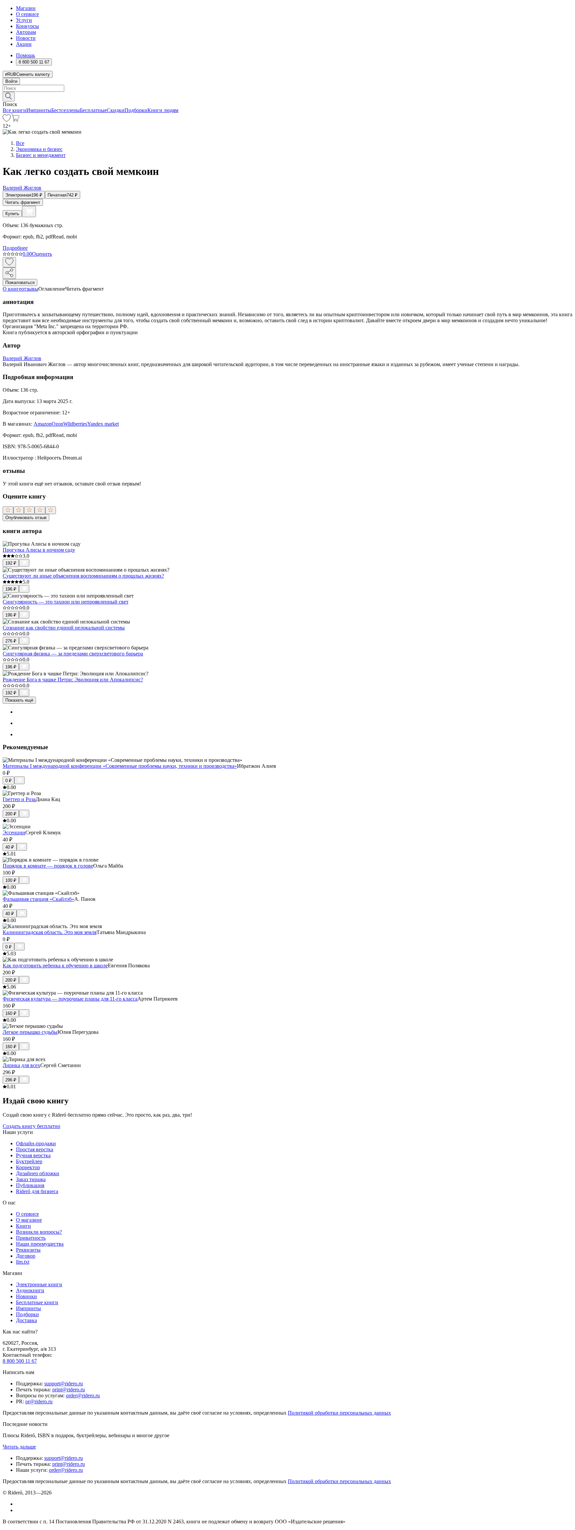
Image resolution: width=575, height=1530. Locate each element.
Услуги (24, 20)
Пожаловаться (20, 282)
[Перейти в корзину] (15, 120)
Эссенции (14, 832)
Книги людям (162, 110)
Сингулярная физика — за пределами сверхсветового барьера (73, 653)
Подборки (135, 110)
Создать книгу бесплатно (31, 1126)
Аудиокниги (30, 1290)
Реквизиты (28, 1250)
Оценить (42, 254)
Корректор (28, 1167)
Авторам (26, 32)
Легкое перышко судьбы (30, 1032)
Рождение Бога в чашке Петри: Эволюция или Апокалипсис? (73, 679)
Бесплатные (93, 110)
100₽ (10, 880)
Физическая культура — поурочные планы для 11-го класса (70, 999)
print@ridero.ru (68, 1389)
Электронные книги (39, 1284)
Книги (23, 1226)
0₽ (8, 780)
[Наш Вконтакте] (19, 1504)
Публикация (30, 1185)
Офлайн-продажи (36, 1143)
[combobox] (287, 88)
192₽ (10, 563)
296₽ (10, 1079)
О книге (12, 289)
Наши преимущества (40, 1244)
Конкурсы (27, 26)
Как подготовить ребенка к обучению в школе (55, 965)
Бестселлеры (65, 110)
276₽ (10, 640)
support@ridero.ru (63, 1383)
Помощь (25, 55)
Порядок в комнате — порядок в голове (48, 866)
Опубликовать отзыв (26, 517)
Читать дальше (19, 1447)
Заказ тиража (31, 1179)
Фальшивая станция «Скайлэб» (38, 899)
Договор (25, 1256)
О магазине (29, 1220)
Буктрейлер (29, 1161)
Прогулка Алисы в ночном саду (39, 550)
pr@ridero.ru (39, 1401)
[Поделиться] (9, 273)
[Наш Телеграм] (19, 1510)
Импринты (38, 110)
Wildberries (75, 424)
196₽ (10, 589)
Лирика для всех (21, 1065)
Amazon (43, 424)
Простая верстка (34, 1149)
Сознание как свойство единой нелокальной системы (64, 627)
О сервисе (27, 14)
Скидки (115, 110)
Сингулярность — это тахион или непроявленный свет (65, 602)
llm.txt (22, 1262)
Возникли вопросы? (39, 1232)
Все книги (14, 110)
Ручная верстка (33, 1155)
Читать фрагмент (22, 202)
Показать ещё (19, 700)
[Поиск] (9, 96)
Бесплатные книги (37, 1302)
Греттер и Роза (19, 799)
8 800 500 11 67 (20, 1361)
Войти (11, 81)
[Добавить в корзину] (29, 211)
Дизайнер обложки (37, 1173)
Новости (26, 38)
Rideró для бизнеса (37, 1191)
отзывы (29, 289)
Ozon (57, 424)
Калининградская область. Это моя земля (49, 932)
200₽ (10, 813)
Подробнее (15, 248)
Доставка (26, 1320)
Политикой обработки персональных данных (339, 1413)
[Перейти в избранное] (7, 120)
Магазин (26, 8)
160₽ (10, 1013)
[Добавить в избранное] (9, 262)
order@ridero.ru (83, 1395)
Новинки (26, 1296)
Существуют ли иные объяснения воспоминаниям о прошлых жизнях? (83, 576)
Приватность (31, 1238)
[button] (287, 96)
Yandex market (103, 424)
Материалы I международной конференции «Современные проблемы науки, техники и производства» (120, 766)
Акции (24, 44)
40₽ (9, 847)
